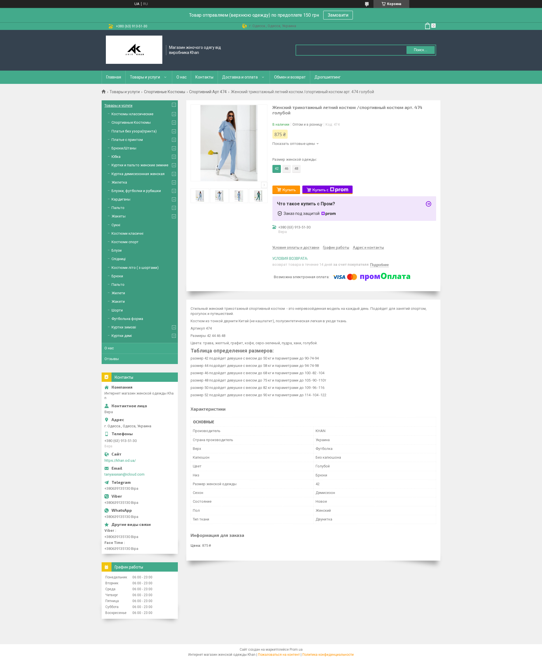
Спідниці (119, 259)
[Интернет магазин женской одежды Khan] (134, 50)
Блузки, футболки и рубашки (136, 191)
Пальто (118, 208)
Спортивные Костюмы (164, 92)
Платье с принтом (127, 140)
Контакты (204, 77)
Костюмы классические (132, 114)
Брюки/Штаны (124, 148)
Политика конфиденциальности (328, 655)
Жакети (118, 301)
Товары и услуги (145, 77)
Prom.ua (296, 650)
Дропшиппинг (327, 77)
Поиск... (420, 50)
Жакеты (119, 216)
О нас (181, 77)
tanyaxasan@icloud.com (124, 474)
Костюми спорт (125, 242)
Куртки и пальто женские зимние (140, 165)
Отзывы (111, 359)
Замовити (338, 15)
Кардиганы (121, 199)
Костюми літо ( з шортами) (135, 267)
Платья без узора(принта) (134, 131)
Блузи (117, 250)
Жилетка (119, 182)
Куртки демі (122, 336)
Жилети (118, 293)
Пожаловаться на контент (279, 655)
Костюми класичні (127, 233)
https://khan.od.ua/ (120, 460)
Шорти (117, 310)
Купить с (320, 189)
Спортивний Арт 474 (208, 92)
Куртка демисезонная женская (138, 174)
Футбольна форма (127, 319)
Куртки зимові (124, 327)
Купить (289, 189)
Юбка (116, 156)
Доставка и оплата (240, 77)
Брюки (117, 276)
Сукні (116, 225)
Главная (113, 77)
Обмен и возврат (290, 77)
